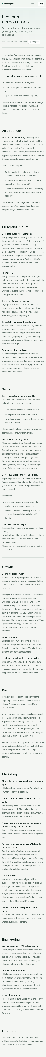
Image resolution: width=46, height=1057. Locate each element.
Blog (41, 4)
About (33, 4)
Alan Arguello (9, 4)
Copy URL (35, 42)
